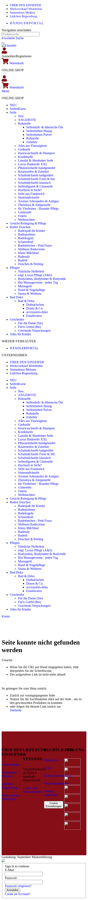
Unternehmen (10, 764)
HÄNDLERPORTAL (27, 23)
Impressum (51, 760)
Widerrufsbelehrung (57, 783)
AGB (47, 768)
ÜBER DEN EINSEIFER (25, 5)
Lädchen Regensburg (23, 16)
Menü (5, 91)
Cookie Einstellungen (54, 805)
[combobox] (20, 34)
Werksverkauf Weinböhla (26, 8)
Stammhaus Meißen (22, 12)
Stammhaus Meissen (23, 369)
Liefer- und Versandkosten (32, 789)
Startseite (15, 710)
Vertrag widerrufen (51, 793)
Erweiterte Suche (13, 38)
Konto (6, 616)
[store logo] (9, 45)
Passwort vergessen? (18, 886)
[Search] (3, 43)
